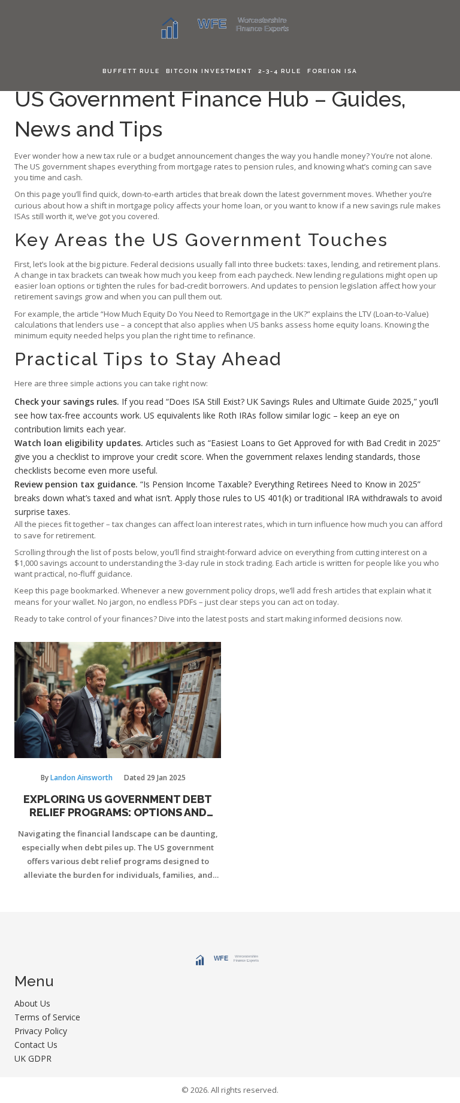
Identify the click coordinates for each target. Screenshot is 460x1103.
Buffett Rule (131, 71)
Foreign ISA (332, 71)
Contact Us (36, 1044)
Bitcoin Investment (209, 71)
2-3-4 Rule (279, 71)
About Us (32, 1003)
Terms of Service (47, 1017)
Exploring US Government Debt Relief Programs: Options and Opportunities (117, 806)
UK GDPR (33, 1058)
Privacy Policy (40, 1031)
